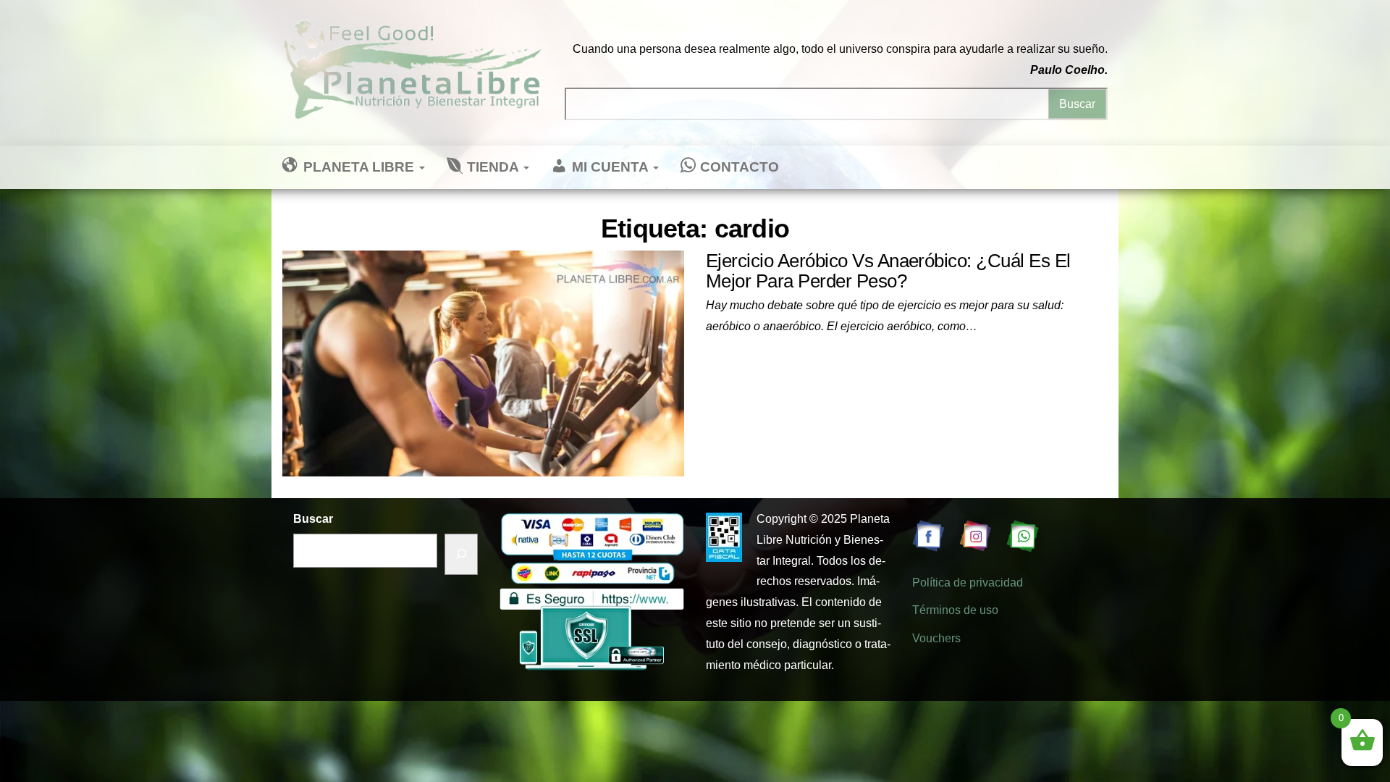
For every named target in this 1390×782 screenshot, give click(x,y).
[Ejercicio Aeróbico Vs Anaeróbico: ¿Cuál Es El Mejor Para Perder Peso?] (483, 362)
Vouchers (936, 638)
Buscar (313, 519)
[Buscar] (461, 554)
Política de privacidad (967, 582)
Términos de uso (955, 610)
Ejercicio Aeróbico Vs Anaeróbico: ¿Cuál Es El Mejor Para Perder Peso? (888, 271)
